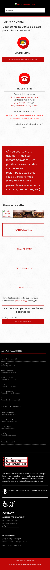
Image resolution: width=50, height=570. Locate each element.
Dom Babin (5, 398)
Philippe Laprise (7, 419)
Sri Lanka (4, 357)
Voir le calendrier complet (23, 321)
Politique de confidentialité (11, 545)
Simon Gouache (7, 377)
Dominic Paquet (7, 391)
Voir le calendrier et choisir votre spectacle (23, 59)
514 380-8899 (21, 301)
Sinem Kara (5, 440)
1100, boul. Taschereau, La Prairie (24, 97)
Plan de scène (24, 249)
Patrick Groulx (6, 426)
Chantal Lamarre (7, 412)
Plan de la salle (23, 230)
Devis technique (24, 268)
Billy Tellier (5, 364)
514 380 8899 (19, 103)
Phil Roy (4, 433)
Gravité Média (36, 564)
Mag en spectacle (8, 370)
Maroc (3, 384)
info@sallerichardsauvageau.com (24, 106)
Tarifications (24, 287)
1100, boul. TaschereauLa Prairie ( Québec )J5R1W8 (10, 523)
